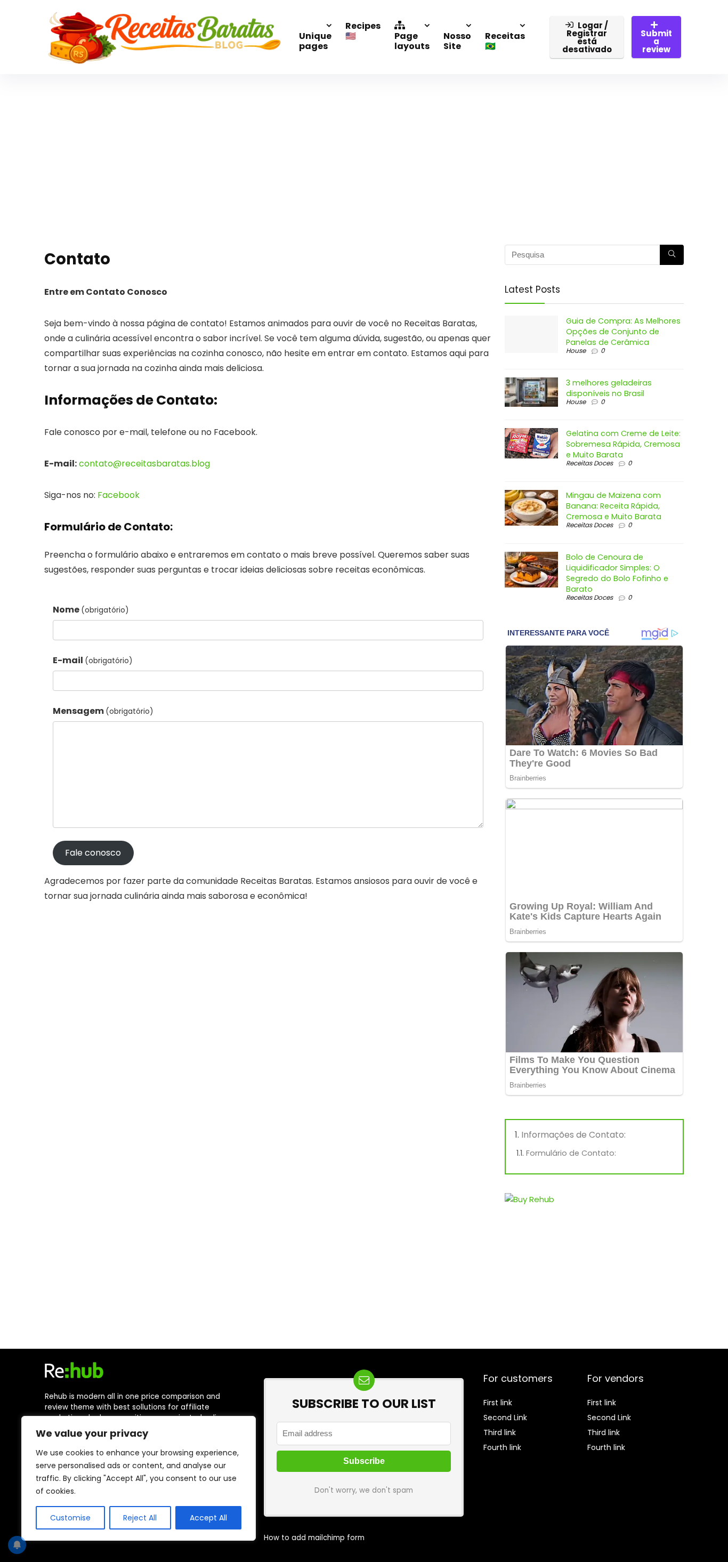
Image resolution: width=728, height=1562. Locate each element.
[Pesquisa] (672, 255)
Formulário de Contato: (571, 1153)
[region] (138, 1478)
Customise (70, 1517)
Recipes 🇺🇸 (363, 31)
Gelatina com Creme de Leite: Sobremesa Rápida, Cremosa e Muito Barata (623, 444)
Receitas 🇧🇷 (505, 41)
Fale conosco (93, 853)
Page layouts (412, 41)
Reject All (140, 1517)
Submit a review (656, 41)
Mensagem (103, 711)
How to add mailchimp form (314, 1538)
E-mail (93, 660)
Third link (499, 1432)
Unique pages (315, 41)
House (576, 350)
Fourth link (502, 1447)
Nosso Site (457, 41)
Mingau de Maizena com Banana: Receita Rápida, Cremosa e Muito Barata (613, 506)
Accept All (208, 1517)
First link (497, 1402)
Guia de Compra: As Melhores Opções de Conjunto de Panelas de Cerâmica (623, 332)
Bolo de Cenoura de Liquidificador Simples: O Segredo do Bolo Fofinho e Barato (617, 573)
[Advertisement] (364, 154)
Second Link (505, 1417)
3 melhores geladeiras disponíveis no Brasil (609, 388)
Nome (91, 609)
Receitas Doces (589, 463)
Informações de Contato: (573, 1135)
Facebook (119, 495)
